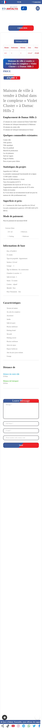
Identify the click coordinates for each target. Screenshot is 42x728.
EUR (19, 2)
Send (21, 445)
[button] (39, 726)
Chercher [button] (22, 28)
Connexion (37, 2)
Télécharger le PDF (21, 41)
